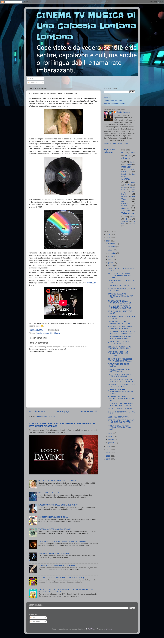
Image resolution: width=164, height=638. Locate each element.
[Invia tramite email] (49, 330)
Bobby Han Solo (123, 112)
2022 (108, 450)
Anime (133, 152)
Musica (57, 333)
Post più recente (37, 411)
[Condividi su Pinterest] (58, 330)
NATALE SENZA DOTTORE (48, 493)
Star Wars (125, 211)
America (39, 333)
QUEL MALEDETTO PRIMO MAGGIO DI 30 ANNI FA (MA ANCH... (119, 427)
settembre (112, 253)
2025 (108, 238)
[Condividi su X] (53, 330)
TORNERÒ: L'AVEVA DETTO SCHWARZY (54, 553)
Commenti (33, 83)
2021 (108, 453)
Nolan (123, 187)
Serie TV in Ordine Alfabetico (114, 103)
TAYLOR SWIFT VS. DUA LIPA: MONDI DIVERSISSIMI (119, 375)
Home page (63, 411)
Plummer (124, 196)
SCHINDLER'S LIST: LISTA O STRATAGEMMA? (56, 566)
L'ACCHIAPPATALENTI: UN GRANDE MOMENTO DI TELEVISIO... (118, 354)
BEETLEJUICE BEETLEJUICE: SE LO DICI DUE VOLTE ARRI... (121, 421)
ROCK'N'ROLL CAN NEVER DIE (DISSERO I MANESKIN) (120, 327)
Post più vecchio (89, 411)
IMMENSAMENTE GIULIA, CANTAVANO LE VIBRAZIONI (120, 302)
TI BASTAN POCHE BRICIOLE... (120, 286)
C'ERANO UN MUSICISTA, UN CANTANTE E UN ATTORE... (119, 348)
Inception (124, 174)
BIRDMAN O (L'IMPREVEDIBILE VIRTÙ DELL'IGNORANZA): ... (120, 360)
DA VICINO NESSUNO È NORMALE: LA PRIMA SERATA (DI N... (120, 296)
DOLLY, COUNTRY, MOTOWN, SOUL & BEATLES (57, 481)
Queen (124, 201)
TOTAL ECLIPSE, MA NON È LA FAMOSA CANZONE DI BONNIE (63, 541)
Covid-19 (128, 164)
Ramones (124, 203)
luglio (110, 259)
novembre (112, 247)
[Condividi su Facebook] (56, 330)
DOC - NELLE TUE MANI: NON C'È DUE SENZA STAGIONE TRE (121, 332)
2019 (108, 459)
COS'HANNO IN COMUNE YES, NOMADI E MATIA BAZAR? (120, 338)
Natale (133, 182)
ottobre (111, 250)
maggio (111, 266)
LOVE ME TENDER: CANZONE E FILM (53, 517)
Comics (132, 162)
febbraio (111, 439)
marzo (110, 436)
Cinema (46, 333)
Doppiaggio (126, 167)
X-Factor (124, 221)
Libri (51, 333)
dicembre (112, 244)
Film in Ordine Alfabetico (113, 101)
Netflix (128, 185)
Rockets (124, 206)
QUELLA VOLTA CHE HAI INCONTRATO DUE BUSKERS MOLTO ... (120, 391)
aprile (110, 433)
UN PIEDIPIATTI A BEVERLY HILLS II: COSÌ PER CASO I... (121, 385)
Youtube (132, 223)
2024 (108, 241)
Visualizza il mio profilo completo (116, 143)
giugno (111, 263)
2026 (108, 234)
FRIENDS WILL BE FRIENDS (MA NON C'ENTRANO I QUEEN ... (120, 404)
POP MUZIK (91, 283)
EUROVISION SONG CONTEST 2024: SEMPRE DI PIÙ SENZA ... (121, 380)
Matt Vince (92, 629)
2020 (108, 456)
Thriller (132, 217)
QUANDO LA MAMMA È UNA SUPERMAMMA (119, 370)
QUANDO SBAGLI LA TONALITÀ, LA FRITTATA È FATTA (120, 343)
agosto (111, 256)
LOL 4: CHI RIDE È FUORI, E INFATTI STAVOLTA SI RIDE (119, 307)
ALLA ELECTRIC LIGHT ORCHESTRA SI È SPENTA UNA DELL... (121, 398)
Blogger (109, 629)
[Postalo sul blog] (51, 330)
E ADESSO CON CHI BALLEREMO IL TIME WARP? (58, 505)
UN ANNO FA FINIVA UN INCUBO (120, 409)
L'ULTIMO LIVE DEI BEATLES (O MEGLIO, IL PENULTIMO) (61, 578)
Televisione (127, 213)
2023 (108, 446)
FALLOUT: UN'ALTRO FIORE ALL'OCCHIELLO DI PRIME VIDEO (119, 275)
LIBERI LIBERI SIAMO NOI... (119, 417)
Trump (128, 219)
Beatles (128, 155)
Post (31, 79)
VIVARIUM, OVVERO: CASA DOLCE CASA (54, 529)
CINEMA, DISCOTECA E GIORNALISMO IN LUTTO (119, 322)
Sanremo (125, 208)
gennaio (111, 443)
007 (122, 152)
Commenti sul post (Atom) (46, 416)
